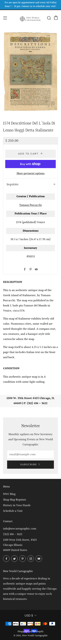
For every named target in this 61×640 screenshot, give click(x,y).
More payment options (31, 173)
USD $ (29, 615)
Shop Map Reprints (14, 499)
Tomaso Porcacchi (30, 205)
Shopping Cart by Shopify (30, 632)
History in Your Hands (16, 505)
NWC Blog (9, 494)
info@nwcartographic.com (19, 528)
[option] (30, 71)
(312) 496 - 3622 (12, 534)
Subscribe (28, 464)
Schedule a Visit (13, 511)
